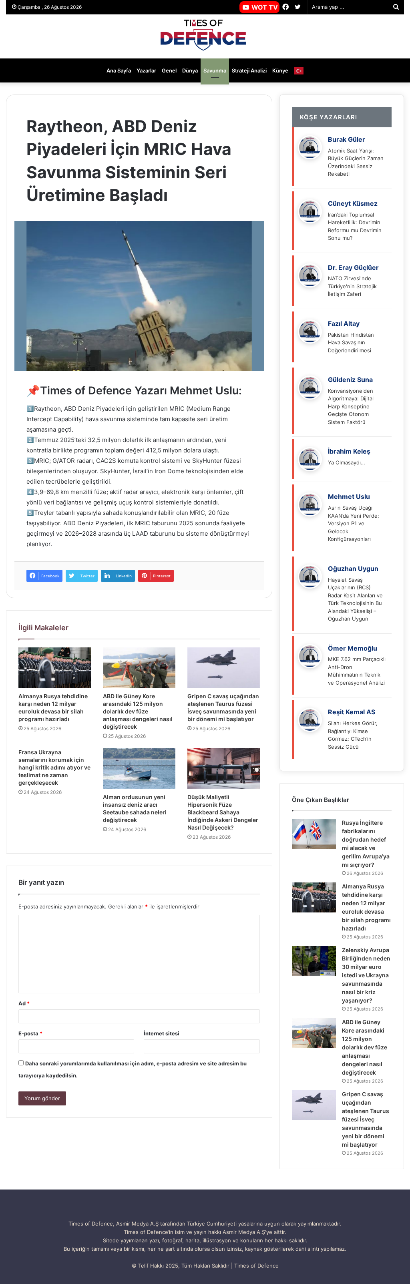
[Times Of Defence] (205, 36)
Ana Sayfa (119, 70)
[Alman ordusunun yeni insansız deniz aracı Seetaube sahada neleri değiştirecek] (139, 768)
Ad (24, 1003)
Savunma (214, 70)
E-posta (30, 1033)
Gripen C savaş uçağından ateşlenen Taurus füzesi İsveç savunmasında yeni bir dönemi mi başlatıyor (365, 1119)
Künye (280, 70)
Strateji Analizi (249, 70)
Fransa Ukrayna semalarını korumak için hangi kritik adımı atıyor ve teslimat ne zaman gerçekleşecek (54, 767)
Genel (169, 70)
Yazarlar (146, 70)
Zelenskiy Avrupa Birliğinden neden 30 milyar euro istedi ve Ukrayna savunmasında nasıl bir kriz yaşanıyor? (366, 975)
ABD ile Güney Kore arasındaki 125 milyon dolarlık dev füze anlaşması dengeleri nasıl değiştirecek (138, 711)
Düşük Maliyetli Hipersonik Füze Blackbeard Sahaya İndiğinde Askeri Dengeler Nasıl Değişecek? (222, 812)
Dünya (190, 70)
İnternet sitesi (161, 1033)
